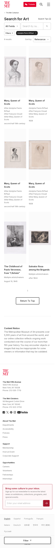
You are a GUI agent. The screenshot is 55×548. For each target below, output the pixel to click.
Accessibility (8, 429)
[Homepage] (7, 4)
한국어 (35, 525)
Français (40, 519)
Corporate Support (11, 456)
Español (17, 519)
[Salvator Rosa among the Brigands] (40, 238)
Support (6, 444)
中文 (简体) (45, 525)
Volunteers (7, 470)
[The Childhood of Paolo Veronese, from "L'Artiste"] (15, 238)
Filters (8, 33)
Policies (6, 433)
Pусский (7, 531)
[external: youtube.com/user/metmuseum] (22, 412)
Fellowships (8, 475)
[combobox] (32, 26)
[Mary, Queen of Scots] (15, 72)
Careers (6, 466)
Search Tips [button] (43, 19)
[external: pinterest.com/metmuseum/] (11, 412)
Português (28, 519)
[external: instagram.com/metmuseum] (15, 412)
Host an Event (9, 452)
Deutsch (17, 525)
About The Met (9, 421)
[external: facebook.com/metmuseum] (4, 412)
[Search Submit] (47, 26)
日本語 (26, 525)
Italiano (7, 525)
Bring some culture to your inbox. (22, 488)
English (7, 519)
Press (5, 437)
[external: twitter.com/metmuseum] (7, 412)
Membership (8, 448)
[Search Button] (41, 4)
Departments (8, 425)
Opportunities (9, 462)
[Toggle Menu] (48, 4)
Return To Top (27, 301)
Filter (25, 540)
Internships (7, 479)
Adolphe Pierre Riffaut (25, 33)
